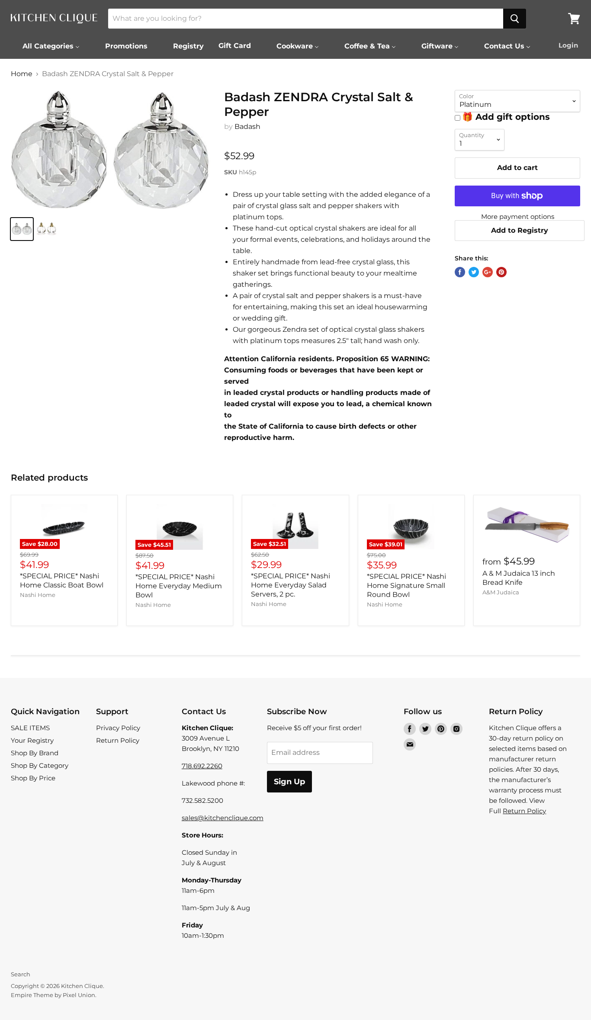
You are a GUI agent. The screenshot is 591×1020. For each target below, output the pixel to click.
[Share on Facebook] (460, 272)
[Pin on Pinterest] (501, 272)
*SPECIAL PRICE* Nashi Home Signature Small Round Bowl (406, 585)
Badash (247, 126)
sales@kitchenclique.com (222, 818)
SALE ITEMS (30, 728)
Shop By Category (39, 765)
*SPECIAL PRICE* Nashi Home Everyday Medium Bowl (178, 586)
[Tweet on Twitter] (474, 272)
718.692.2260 (202, 766)
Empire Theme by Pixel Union (53, 994)
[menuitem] (45, 45)
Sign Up (289, 781)
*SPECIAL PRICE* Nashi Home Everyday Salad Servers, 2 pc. (290, 585)
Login (568, 45)
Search (20, 974)
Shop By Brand (34, 753)
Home (21, 74)
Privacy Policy (118, 728)
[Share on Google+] (487, 272)
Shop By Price (33, 778)
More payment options (517, 216)
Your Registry (32, 740)
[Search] (514, 19)
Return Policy (117, 740)
